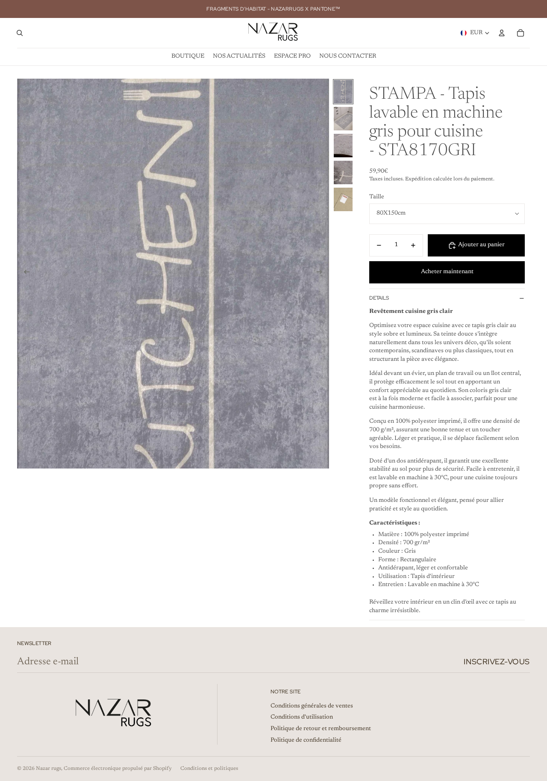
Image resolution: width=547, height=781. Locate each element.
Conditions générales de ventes (312, 706)
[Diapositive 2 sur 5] (343, 118)
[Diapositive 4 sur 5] (343, 172)
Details (379, 298)
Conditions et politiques (209, 768)
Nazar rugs (48, 768)
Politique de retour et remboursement (321, 729)
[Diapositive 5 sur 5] (343, 199)
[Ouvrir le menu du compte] (501, 33)
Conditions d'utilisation (302, 717)
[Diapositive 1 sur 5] (343, 91)
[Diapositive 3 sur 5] (343, 145)
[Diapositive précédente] (24, 273)
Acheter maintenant (447, 272)
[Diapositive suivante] (322, 273)
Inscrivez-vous (497, 661)
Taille (376, 197)
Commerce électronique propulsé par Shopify (118, 768)
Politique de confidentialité (306, 740)
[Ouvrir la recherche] (19, 33)
